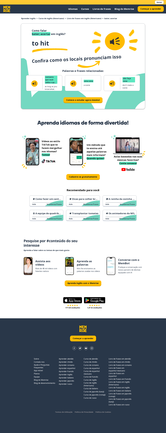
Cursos (85, 8)
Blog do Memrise (124, 8)
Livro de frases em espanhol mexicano (117, 369)
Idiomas (73, 8)
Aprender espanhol (67, 368)
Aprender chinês (66, 362)
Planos (37, 373)
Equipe (37, 377)
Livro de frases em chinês (119, 362)
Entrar (159, 2)
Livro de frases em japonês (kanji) (120, 400)
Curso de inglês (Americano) (51, 18)
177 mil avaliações (72, 308)
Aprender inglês (28, 18)
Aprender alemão (66, 359)
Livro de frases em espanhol (116, 374)
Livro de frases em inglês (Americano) (84, 18)
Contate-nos (39, 362)
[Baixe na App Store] (72, 300)
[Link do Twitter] (80, 348)
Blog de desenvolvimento (44, 383)
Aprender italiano (66, 377)
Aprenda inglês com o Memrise (83, 283)
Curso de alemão (91, 359)
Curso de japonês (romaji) (94, 395)
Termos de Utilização (63, 412)
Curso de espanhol (92, 368)
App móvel (38, 370)
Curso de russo (90, 398)
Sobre (36, 359)
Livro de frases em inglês (119, 387)
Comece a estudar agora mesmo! (83, 100)
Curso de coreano (91, 365)
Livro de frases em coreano (120, 365)
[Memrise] (6, 8)
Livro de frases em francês (120, 379)
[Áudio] (115, 41)
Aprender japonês (66, 381)
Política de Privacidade (84, 412)
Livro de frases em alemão (120, 359)
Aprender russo (65, 384)
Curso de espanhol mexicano (92, 372)
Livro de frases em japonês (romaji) (120, 395)
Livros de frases (102, 8)
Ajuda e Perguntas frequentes (41, 366)
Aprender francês (66, 371)
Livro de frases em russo (119, 404)
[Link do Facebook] (74, 348)
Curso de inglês (90, 380)
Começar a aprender (150, 8)
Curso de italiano (91, 388)
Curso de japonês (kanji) (94, 391)
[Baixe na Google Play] (94, 300)
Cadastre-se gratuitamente (83, 176)
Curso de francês (91, 377)
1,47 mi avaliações (94, 308)
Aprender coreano (66, 365)
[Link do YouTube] (86, 348)
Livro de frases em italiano (120, 390)
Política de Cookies (103, 412)
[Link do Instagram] (92, 348)
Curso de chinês (90, 362)
